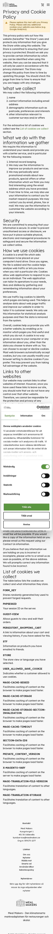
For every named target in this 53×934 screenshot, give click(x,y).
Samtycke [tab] (10, 415)
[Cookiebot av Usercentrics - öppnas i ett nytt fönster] (37, 408)
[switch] (45, 475)
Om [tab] (43, 415)
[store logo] (10, 4)
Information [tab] (26, 415)
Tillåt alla (26, 507)
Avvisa (26, 524)
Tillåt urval (26, 515)
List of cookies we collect (34, 128)
